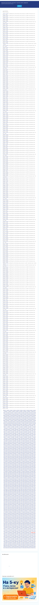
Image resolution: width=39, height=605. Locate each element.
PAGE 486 (5, 490)
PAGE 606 (5, 510)
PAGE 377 (20, 471)
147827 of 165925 (5, 65)
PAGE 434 (7, 481)
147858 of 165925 (5, 126)
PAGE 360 (12, 468)
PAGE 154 (29, 433)
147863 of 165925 (5, 136)
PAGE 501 (5, 493)
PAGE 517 (10, 495)
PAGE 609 (18, 510)
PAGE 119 (7, 428)
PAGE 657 (31, 518)
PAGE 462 (31, 485)
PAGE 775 (22, 538)
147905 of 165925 (5, 219)
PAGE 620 (33, 512)
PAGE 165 (12, 435)
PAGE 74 (20, 420)
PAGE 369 (18, 470)
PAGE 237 (31, 447)
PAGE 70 (5, 420)
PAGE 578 (14, 505)
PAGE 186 (5, 439)
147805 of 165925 (5, 21)
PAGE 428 (14, 480)
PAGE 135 (12, 430)
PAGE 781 (16, 540)
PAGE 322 (10, 462)
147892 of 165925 (5, 193)
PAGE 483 (24, 489)
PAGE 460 (22, 485)
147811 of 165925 (5, 33)
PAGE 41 (24, 415)
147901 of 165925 (5, 211)
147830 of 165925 (5, 71)
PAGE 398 (14, 475)
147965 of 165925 (5, 338)
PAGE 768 (24, 537)
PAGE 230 (33, 446)
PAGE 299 (7, 458)
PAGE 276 (5, 454)
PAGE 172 (10, 437)
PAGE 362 (20, 468)
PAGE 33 (25, 414)
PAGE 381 (5, 472)
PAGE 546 (5, 500)
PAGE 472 (10, 487)
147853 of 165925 (5, 116)
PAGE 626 (27, 513)
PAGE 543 (24, 499)
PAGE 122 (20, 428)
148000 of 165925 (5, 407)
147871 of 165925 (5, 152)
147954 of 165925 (5, 316)
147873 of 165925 (5, 156)
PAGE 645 (12, 517)
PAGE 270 (12, 453)
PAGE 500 (33, 491)
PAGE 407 (20, 476)
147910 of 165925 (5, 229)
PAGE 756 (5, 536)
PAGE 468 (24, 486)
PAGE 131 (27, 429)
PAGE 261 (5, 452)
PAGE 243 (24, 448)
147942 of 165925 (5, 292)
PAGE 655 (22, 518)
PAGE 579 (18, 505)
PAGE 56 (16, 418)
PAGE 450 (12, 484)
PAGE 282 (31, 454)
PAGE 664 (29, 519)
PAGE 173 (14, 437)
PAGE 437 (20, 481)
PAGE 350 (33, 466)
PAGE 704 (7, 527)
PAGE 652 (10, 518)
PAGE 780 (12, 540)
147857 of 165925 (5, 124)
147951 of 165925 (5, 310)
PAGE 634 (29, 514)
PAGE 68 (29, 419)
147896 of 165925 (5, 201)
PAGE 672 (31, 521)
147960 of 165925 (5, 328)
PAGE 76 (27, 420)
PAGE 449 (7, 484)
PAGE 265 (22, 452)
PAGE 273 (24, 453)
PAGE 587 (20, 507)
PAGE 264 (18, 452)
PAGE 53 (5, 418)
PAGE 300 (12, 458)
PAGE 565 (22, 503)
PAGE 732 (31, 531)
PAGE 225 (12, 446)
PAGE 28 (6, 414)
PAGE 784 (29, 540)
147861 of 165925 (5, 132)
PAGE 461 (27, 485)
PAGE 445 (22, 482)
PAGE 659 (7, 519)
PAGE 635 (33, 514)
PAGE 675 (12, 522)
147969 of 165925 (5, 346)
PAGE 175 (22, 437)
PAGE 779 (7, 540)
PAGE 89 (12, 423)
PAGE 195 (12, 440)
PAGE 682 (10, 523)
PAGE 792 (31, 541)
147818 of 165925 (5, 47)
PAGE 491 (27, 490)
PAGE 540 (12, 499)
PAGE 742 (10, 533)
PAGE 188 (14, 439)
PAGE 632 (20, 514)
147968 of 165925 (5, 344)
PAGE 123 (24, 428)
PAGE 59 (27, 418)
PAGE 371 (27, 470)
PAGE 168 (24, 435)
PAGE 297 (31, 457)
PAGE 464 (7, 486)
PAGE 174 (18, 437)
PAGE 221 (27, 444)
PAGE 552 (31, 500)
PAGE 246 (5, 449)
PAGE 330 (12, 463)
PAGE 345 (12, 466)
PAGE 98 (14, 424)
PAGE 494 (7, 491)
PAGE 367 (10, 470)
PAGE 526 (16, 496)
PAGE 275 (33, 453)
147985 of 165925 (5, 377)
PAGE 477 (31, 487)
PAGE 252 (31, 449)
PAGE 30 (14, 414)
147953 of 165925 (5, 314)
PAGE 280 (22, 454)
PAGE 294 (18, 457)
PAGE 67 (25, 419)
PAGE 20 (8, 412)
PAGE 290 (33, 456)
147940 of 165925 (5, 288)
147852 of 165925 (5, 114)
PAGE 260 (33, 451)
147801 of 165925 (5, 13)
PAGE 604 (29, 509)
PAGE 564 (18, 503)
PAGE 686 (27, 523)
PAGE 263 (14, 452)
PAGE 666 (5, 521)
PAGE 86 (33, 421)
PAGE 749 (7, 535)
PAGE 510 (12, 494)
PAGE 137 (20, 430)
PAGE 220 (22, 444)
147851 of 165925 (5, 112)
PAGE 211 (16, 443)
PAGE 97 (10, 424)
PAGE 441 (5, 482)
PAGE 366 (5, 470)
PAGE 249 (18, 449)
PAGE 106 (16, 425)
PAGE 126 (5, 429)
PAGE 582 (31, 505)
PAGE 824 (7, 547)
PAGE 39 (16, 415)
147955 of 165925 (5, 318)
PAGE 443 (14, 482)
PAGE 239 (7, 448)
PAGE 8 (28, 410)
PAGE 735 (12, 532)
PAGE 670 (22, 521)
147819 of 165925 (5, 49)
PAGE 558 (24, 501)
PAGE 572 (20, 504)
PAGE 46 (10, 416)
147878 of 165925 (5, 166)
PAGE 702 (31, 526)
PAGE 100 (22, 424)
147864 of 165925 (5, 138)
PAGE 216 (5, 444)
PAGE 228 (24, 446)
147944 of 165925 (5, 296)
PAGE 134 (7, 430)
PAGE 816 (5, 546)
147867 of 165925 (5, 144)
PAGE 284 (7, 456)
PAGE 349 (29, 466)
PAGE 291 (5, 457)
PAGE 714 (18, 528)
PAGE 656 (27, 518)
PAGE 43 (31, 415)
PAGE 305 (33, 458)
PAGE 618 (24, 512)
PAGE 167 (20, 435)
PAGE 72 (12, 420)
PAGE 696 (5, 526)
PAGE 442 (10, 482)
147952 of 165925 (5, 312)
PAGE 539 (7, 499)
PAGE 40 (20, 415)
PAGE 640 (22, 515)
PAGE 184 (29, 438)
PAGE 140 (33, 430)
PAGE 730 (22, 531)
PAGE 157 (10, 434)
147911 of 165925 (5, 231)
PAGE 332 (20, 463)
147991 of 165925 (5, 389)
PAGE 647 (20, 517)
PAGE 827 (20, 547)
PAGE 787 (10, 541)
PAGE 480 (12, 489)
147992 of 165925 (5, 391)
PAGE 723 (24, 529)
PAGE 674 (7, 522)
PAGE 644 (7, 517)
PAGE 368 (14, 470)
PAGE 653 (14, 518)
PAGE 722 (20, 529)
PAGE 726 (5, 531)
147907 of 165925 (5, 223)
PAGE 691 (16, 524)
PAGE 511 (16, 494)
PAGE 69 (33, 419)
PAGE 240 (12, 448)
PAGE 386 (27, 472)
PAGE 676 (16, 522)
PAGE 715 (22, 528)
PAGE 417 (31, 477)
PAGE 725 (33, 529)
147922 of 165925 (5, 253)
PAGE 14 (18, 411)
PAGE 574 (29, 504)
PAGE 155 (33, 433)
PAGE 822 (31, 546)
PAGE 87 (5, 423)
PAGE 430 (22, 480)
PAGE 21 (12, 412)
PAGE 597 (31, 508)
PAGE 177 (31, 437)
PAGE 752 (20, 535)
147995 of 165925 (5, 397)
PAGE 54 (8, 418)
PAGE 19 (5, 412)
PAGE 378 (24, 471)
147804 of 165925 (5, 19)
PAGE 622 (10, 513)
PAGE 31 (18, 414)
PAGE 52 (33, 416)
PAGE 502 (10, 493)
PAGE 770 (33, 537)
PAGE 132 (31, 429)
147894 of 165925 (5, 197)
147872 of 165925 (5, 154)
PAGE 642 (31, 515)
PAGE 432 (31, 480)
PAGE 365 (33, 468)
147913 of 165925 (5, 235)
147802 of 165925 (5, 15)
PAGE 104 (7, 425)
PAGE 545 (33, 499)
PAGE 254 (7, 451)
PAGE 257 (20, 451)
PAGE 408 (24, 476)
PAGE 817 (10, 546)
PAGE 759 (18, 536)
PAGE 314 (7, 461)
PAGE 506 (27, 493)
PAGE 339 (18, 465)
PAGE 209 (7, 443)
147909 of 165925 (5, 227)
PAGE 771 (5, 538)
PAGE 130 (22, 429)
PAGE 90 (16, 423)
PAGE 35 (33, 414)
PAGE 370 (22, 470)
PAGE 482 (20, 489)
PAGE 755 (33, 535)
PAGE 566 (27, 503)
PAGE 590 (33, 507)
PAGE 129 (18, 429)
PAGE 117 (31, 426)
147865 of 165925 (5, 140)
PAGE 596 (27, 508)
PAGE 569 (7, 504)
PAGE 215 (33, 443)
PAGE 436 (16, 481)
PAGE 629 (7, 514)
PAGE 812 (20, 545)
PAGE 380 (33, 471)
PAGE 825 (11, 547)
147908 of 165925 (5, 225)
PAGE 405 (12, 476)
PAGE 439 (29, 481)
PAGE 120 (12, 428)
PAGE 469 (29, 486)
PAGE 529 (29, 496)
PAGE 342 (31, 465)
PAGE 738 (24, 532)
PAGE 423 (24, 479)
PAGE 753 (24, 535)
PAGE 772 (10, 538)
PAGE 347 (20, 466)
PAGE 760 (22, 536)
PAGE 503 (14, 493)
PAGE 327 (31, 462)
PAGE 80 (10, 421)
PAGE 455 (33, 484)
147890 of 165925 (5, 189)
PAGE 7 (25, 410)
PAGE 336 (5, 465)
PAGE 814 (29, 545)
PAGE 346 (16, 466)
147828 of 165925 (5, 67)
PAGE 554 (7, 501)
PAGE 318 (24, 461)
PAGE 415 (22, 477)
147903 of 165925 (5, 215)
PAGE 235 (22, 447)
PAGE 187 (10, 439)
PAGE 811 (16, 545)
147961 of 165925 (5, 330)
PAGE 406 (16, 476)
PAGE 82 (18, 421)
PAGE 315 (12, 461)
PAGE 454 (29, 484)
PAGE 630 (12, 514)
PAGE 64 (14, 419)
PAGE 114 (18, 426)
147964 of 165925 (5, 336)
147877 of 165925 (5, 164)
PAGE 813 (24, 545)
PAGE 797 (20, 542)
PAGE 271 (16, 453)
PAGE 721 (16, 529)
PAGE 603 (24, 509)
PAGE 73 (16, 420)
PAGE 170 (33, 435)
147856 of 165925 (5, 122)
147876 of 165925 (5, 162)
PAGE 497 (20, 491)
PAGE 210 (12, 443)
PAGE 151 (16, 433)
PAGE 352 (10, 467)
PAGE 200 (33, 440)
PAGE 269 (7, 453)
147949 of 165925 (5, 306)
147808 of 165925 (5, 27)
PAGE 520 (22, 495)
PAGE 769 (29, 537)
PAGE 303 (24, 458)
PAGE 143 (14, 432)
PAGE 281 (27, 454)
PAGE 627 (31, 513)
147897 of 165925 (5, 203)
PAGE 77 (31, 420)
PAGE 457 (10, 485)
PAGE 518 (14, 495)
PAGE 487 (10, 490)
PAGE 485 (33, 489)
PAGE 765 (12, 537)
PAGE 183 (24, 438)
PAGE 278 (14, 454)
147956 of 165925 (5, 320)
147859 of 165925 (5, 128)
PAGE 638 (14, 515)
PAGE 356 (27, 467)
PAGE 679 (29, 522)
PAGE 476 (27, 487)
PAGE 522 (31, 495)
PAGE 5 (18, 410)
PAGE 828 (24, 547)
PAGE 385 (22, 472)
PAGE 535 (22, 498)
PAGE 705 (12, 527)
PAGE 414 (18, 477)
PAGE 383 (14, 472)
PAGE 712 (10, 528)
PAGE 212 (20, 443)
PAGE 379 (29, 471)
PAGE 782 (20, 540)
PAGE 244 (29, 448)
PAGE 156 (5, 434)
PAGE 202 (10, 442)
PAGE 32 (22, 414)
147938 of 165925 (5, 284)
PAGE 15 (22, 411)
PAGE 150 (12, 433)
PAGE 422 (20, 479)
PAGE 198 (24, 440)
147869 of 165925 (5, 148)
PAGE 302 (20, 458)
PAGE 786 (5, 541)
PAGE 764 (7, 537)
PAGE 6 (21, 410)
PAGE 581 (27, 505)
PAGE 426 (5, 480)
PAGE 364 (29, 468)
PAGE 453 (24, 484)
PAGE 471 (5, 487)
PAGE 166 (16, 435)
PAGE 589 (29, 507)
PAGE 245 (33, 448)
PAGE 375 (12, 471)
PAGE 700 (22, 526)
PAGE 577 (10, 505)
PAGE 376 (16, 471)
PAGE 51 (29, 416)
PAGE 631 (16, 514)
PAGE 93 (27, 423)
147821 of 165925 (5, 53)
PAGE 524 (7, 496)
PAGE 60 (31, 418)
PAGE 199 (29, 440)
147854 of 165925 (5, 118)
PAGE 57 (20, 418)
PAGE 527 (20, 496)
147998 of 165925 (5, 403)
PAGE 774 (18, 538)
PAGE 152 (20, 433)
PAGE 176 (27, 437)
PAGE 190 (22, 439)
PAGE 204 (18, 442)
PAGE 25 (27, 412)
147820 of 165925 (5, 51)
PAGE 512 (20, 494)
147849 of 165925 (5, 108)
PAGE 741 (5, 533)
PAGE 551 (27, 500)
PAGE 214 (29, 443)
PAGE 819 (18, 546)
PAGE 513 (24, 494)
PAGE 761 (27, 536)
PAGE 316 (16, 461)
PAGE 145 (22, 432)
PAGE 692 (20, 524)
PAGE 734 (7, 532)
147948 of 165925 (5, 304)
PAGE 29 (10, 414)
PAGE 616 (16, 512)
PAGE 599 (7, 509)
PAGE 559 (29, 501)
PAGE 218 (14, 444)
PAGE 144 (18, 432)
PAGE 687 (31, 523)
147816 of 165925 (5, 43)
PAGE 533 (14, 498)
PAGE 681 (5, 523)
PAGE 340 (22, 465)
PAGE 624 (18, 513)
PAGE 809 (7, 545)
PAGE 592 (10, 508)
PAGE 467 (20, 486)
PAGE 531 (5, 498)
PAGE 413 (14, 477)
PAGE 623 (14, 513)
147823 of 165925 (5, 57)
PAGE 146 (27, 432)
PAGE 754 (29, 535)
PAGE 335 (33, 463)
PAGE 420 (12, 479)
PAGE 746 (27, 533)
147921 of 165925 (5, 251)
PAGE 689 (7, 524)
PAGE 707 (20, 527)
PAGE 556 (16, 501)
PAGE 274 (29, 453)
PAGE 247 (10, 449)
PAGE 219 (18, 444)
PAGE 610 (22, 510)
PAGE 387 (31, 472)
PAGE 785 (33, 540)
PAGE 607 (10, 510)
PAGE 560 (33, 501)
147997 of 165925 (5, 401)
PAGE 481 (16, 489)
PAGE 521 (27, 495)
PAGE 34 (29, 414)
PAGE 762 (31, 536)
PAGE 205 (22, 442)
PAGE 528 (24, 496)
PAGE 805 (22, 543)
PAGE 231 (5, 447)
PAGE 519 (18, 495)
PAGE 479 (7, 489)
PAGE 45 (6, 416)
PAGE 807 (31, 543)
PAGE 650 (33, 517)
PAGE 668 (14, 521)
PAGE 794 (7, 542)
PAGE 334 (29, 463)
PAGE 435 (12, 481)
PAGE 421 (16, 479)
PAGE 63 (10, 419)
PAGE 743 (14, 533)
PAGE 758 (14, 536)
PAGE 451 (16, 484)
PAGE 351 (5, 467)
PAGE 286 (16, 456)
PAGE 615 (12, 512)
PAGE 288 (24, 456)
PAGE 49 (22, 416)
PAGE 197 (20, 440)
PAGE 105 (12, 425)
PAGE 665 (33, 519)
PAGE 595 (22, 508)
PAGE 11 (6, 411)
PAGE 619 (29, 512)
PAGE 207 (31, 442)
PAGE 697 (10, 526)
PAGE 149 (7, 433)
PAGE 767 (20, 537)
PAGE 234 (18, 447)
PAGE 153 (24, 433)
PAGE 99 (18, 424)
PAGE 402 (31, 475)
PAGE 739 (29, 532)
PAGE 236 (27, 447)
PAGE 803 (14, 543)
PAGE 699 (18, 526)
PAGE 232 (10, 447)
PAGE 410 (33, 476)
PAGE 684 (18, 523)
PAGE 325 (22, 462)
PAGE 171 (5, 437)
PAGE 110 (33, 425)
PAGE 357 (31, 467)
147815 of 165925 (5, 41)
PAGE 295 (22, 457)
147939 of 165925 (5, 286)
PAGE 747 (31, 533)
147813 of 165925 (5, 37)
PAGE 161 (27, 434)
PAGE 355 (22, 467)
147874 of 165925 (5, 158)
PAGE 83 (22, 421)
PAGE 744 (18, 533)
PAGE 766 (16, 537)
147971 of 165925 (5, 350)
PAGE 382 (10, 472)
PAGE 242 (20, 448)
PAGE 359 (7, 468)
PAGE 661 (16, 519)
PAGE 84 (25, 421)
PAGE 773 (14, 538)
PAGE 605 (33, 509)
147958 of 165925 (5, 324)
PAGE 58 (24, 418)
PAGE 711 (5, 528)
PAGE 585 (12, 507)
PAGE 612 (31, 510)
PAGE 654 (18, 518)
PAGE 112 (10, 426)
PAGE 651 (5, 518)
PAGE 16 (25, 411)
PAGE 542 (20, 499)
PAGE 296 (27, 457)
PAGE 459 (18, 485)
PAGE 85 (29, 421)
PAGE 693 (24, 524)
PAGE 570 (12, 504)
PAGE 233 (14, 447)
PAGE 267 (31, 452)
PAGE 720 (12, 529)
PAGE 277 (10, 454)
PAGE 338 (14, 465)
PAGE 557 (20, 501)
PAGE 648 (24, 517)
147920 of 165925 (5, 249)
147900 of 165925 (5, 209)
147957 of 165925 (5, 322)
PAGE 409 (29, 476)
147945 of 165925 (5, 298)
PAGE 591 (5, 508)
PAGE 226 (16, 446)
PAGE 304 (29, 458)
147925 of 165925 (5, 259)
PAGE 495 (12, 491)
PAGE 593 (14, 508)
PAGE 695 (33, 524)
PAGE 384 (18, 472)
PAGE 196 (16, 440)
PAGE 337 (10, 465)
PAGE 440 (33, 481)
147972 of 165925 (5, 352)
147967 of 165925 (5, 342)
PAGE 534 (18, 498)
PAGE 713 (14, 528)
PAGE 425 (33, 479)
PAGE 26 (31, 412)
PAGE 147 (31, 432)
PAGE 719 (7, 529)
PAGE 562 (10, 503)
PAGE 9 (31, 410)
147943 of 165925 (5, 294)
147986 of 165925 (5, 379)
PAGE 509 (7, 494)
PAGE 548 (14, 500)
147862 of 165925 (5, 134)
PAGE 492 (31, 490)
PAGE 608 (14, 510)
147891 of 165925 (5, 191)
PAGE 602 (20, 509)
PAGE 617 (20, 512)
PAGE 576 (5, 505)
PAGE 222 (31, 444)
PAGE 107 (20, 425)
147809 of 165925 (5, 29)
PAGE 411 (5, 477)
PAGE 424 (29, 479)
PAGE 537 (31, 498)
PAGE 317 (20, 461)
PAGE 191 (27, 439)
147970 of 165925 (5, 348)
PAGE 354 (18, 467)
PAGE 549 (18, 500)
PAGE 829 (29, 547)
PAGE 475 (22, 487)
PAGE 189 (18, 439)
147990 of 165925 (5, 387)
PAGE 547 (10, 500)
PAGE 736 (16, 532)
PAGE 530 (33, 496)
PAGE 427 (10, 480)
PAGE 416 (27, 477)
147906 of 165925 (5, 221)
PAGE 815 (33, 545)
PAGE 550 (22, 500)
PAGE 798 (24, 542)
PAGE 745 (22, 533)
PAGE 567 (31, 503)
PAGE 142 (10, 432)
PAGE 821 (27, 546)
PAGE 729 (18, 531)
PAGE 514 (29, 494)
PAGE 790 (22, 541)
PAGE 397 (10, 475)
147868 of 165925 (5, 146)
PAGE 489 (18, 490)
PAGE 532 (10, 498)
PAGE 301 (16, 458)
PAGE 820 (22, 546)
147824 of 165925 (5, 59)
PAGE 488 (14, 490)
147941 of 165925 (5, 290)
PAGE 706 (16, 527)
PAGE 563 (14, 503)
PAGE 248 (14, 449)
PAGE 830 (33, 547)
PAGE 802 (10, 543)
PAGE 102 (31, 424)
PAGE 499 (29, 491)
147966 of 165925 (5, 340)
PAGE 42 (27, 415)
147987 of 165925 (5, 381)
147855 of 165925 (5, 120)
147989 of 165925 (5, 385)
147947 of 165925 (5, 302)
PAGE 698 (14, 526)
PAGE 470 (33, 486)
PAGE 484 (29, 489)
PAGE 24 (24, 412)
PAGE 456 (5, 485)
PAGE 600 (12, 509)
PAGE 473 (14, 487)
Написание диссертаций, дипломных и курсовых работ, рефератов (14, 2)
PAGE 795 (12, 542)
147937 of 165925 (5, 282)
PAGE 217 (10, 444)
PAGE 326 (27, 462)
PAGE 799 (29, 542)
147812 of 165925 (5, 35)
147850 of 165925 (5, 110)
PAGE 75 (24, 420)
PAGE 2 (8, 410)
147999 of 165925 (5, 405)
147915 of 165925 (5, 239)
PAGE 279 (18, 454)
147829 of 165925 (5, 69)
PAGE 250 (22, 449)
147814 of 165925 (5, 39)
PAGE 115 (22, 426)
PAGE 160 (22, 434)
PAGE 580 (22, 505)
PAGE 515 (33, 494)
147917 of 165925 (5, 243)
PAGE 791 (27, 541)
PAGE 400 (22, 475)
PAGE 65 (18, 419)
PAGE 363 (24, 468)
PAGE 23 (20, 412)
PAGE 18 (33, 411)
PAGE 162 (31, 434)
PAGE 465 (12, 486)
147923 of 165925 (5, 255)
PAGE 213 (24, 443)
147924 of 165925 (5, 257)
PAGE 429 (18, 480)
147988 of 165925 (5, 383)
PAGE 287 (20, 456)
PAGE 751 (16, 535)
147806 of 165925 (5, 23)
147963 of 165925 (5, 334)
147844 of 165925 (5, 98)
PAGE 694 (29, 524)
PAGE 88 (8, 423)
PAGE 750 (12, 535)
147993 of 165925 (5, 393)
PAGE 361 (16, 468)
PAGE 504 (18, 493)
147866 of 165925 (5, 142)
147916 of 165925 (5, 241)
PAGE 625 (22, 513)
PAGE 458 (14, 485)
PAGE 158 (14, 434)
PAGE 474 (18, 487)
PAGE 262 (10, 452)
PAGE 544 (29, 499)
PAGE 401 (27, 475)
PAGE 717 (31, 528)
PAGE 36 (5, 415)
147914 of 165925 (5, 237)
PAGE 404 (7, 476)
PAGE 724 (29, 529)
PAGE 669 (18, 521)
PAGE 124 (29, 428)
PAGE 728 (14, 531)
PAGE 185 (33, 438)
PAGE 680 (33, 522)
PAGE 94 (31, 423)
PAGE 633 (24, 514)
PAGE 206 (27, 442)
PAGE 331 (16, 463)
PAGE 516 (5, 495)
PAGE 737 (20, 532)
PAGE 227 (20, 446)
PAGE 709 (29, 527)
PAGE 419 (7, 479)
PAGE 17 (29, 411)
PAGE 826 (16, 547)
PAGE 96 (6, 424)
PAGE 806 (27, 543)
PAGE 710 (33, 527)
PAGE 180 (12, 438)
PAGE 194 (7, 440)
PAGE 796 (16, 542)
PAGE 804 (18, 543)
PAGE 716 (27, 528)
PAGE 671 (27, 521)
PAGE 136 (16, 430)
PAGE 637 (10, 515)
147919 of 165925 (5, 247)
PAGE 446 (27, 482)
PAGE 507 (31, 493)
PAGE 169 (29, 435)
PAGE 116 (27, 426)
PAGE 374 (7, 471)
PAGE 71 (8, 420)
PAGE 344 (7, 466)
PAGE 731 (27, 531)
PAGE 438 (24, 481)
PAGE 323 (14, 462)
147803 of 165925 (5, 17)
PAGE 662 (20, 519)
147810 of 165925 (5, 31)
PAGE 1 (5, 410)
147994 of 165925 (5, 395)
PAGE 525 (12, 496)
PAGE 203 (14, 442)
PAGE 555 (12, 501)
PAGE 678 (24, 522)
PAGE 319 (29, 461)
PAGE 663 (24, 519)
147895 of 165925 (5, 199)
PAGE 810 (12, 545)
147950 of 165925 (5, 308)
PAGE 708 (24, 527)
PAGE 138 (24, 430)
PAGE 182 (20, 438)
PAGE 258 (24, 451)
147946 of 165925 (5, 300)
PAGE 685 (22, 523)
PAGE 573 (24, 504)
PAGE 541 (16, 499)
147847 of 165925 (5, 104)
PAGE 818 (14, 546)
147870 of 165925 (5, 150)
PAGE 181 (16, 438)
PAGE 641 (27, 515)
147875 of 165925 (5, 160)
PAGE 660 (12, 519)
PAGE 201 (5, 442)
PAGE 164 (7, 435)
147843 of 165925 (5, 96)
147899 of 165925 (5, 207)
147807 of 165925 (5, 25)
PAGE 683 (14, 523)
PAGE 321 (5, 462)
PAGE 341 (27, 465)
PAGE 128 (14, 429)
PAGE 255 (12, 451)
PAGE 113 (14, 426)
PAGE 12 (10, 411)
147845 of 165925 (5, 100)
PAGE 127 (10, 429)
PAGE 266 (27, 452)
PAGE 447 (31, 482)
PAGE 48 (18, 416)
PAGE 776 (27, 538)
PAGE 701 (27, 526)
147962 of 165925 (5, 332)
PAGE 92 (24, 423)
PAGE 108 (24, 425)
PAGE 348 (24, 466)
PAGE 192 (31, 439)
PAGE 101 (26, 424)
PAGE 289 (29, 456)
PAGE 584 (7, 507)
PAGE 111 (5, 426)
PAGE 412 (10, 477)
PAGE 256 (16, 451)
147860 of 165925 (5, 130)
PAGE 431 (27, 480)
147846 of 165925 (5, 102)
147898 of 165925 (5, 205)
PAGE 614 (7, 512)
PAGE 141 (5, 432)
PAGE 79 (6, 421)
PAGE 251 (27, 449)
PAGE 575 (33, 504)
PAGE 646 (16, 517)
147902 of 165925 (5, 213)
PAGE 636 (5, 515)
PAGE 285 (12, 456)
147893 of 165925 (5, 195)
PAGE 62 (6, 419)
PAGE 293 (14, 457)
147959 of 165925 (5, 326)
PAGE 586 (16, 507)
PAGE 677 (20, 522)
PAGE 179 (7, 438)
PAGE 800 (33, 542)
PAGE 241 (16, 448)
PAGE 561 (5, 503)
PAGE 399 (18, 475)
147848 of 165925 (5, 106)
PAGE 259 (29, 451)
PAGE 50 (25, 416)
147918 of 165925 (5, 245)
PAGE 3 (11, 410)
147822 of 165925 (5, 55)
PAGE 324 (18, 462)
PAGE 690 (12, 524)
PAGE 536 (27, 498)
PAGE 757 (10, 536)
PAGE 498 (24, 491)
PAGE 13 (14, 411)
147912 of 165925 (5, 233)
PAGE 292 (10, 457)
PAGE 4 (15, 410)
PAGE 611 (27, 510)
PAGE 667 (10, 521)
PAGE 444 (18, 482)
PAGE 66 (22, 419)
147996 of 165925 (5, 399)
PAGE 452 (20, 484)
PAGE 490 (22, 490)
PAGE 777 (31, 538)
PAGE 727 (10, 531)
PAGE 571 (16, 504)
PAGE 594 (18, 508)
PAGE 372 (31, 470)
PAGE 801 (5, 543)
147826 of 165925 (5, 63)
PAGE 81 (14, 421)
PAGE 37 (8, 415)
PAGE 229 (29, 446)
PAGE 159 (18, 434)
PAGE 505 (22, 493)
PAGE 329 (7, 463)
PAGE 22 (16, 412)
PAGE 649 (29, 517)
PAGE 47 (14, 416)
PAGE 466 (16, 486)
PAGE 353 (14, 467)
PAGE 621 (5, 513)
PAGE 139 (29, 430)
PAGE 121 (16, 428)
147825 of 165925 (5, 61)
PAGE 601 (16, 509)
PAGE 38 (12, 415)
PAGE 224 (7, 446)
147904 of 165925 (5, 217)
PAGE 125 (33, 428)
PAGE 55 (12, 418)
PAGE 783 (24, 540)
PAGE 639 (18, 515)
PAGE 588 (24, 507)
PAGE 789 (18, 541)
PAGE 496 (16, 491)
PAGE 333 (24, 463)
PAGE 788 (14, 541)
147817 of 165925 (5, 45)
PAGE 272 (20, 453)
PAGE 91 (20, 423)
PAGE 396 (5, 475)
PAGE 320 (33, 461)
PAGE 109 (29, 425)
